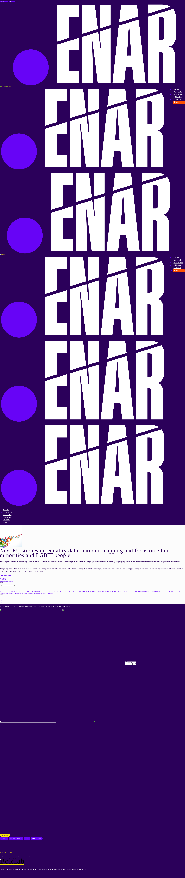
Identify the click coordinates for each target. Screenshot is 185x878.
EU (99, 591)
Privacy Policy (3, 852)
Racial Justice (2, 593)
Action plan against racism (5, 591)
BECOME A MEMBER (16, 838)
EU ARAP (110, 591)
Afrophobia (14, 591)
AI (17, 591)
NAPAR (158, 591)
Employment (82, 591)
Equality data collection (5, 581)
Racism (6, 593)
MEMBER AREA (36, 838)
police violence (168, 591)
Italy (150, 591)
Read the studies (6, 575)
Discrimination (75, 591)
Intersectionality (138, 591)
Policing (172, 591)
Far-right (118, 591)
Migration (154, 591)
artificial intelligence (53, 591)
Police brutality (163, 591)
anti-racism (20, 591)
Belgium (58, 591)
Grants (127, 591)
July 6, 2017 (3, 579)
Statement (38, 593)
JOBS (27, 838)
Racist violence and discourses (15, 593)
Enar (88, 591)
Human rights (131, 591)
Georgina (4, 578)
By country (62, 591)
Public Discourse (182, 591)
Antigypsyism (35, 591)
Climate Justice (67, 591)
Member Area (4, 1)
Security (34, 593)
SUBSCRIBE (5, 835)
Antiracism (40, 591)
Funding (124, 591)
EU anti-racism (104, 591)
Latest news (2, 547)
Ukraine (51, 593)
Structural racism (45, 593)
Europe (12, 581)
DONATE (4, 838)
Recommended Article (26, 593)
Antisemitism (45, 591)
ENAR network (94, 591)
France (121, 591)
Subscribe (12, 1)
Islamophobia (146, 591)
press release (177, 591)
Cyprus (72, 591)
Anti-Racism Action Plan (27, 591)
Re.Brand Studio (10, 855)
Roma (31, 593)
